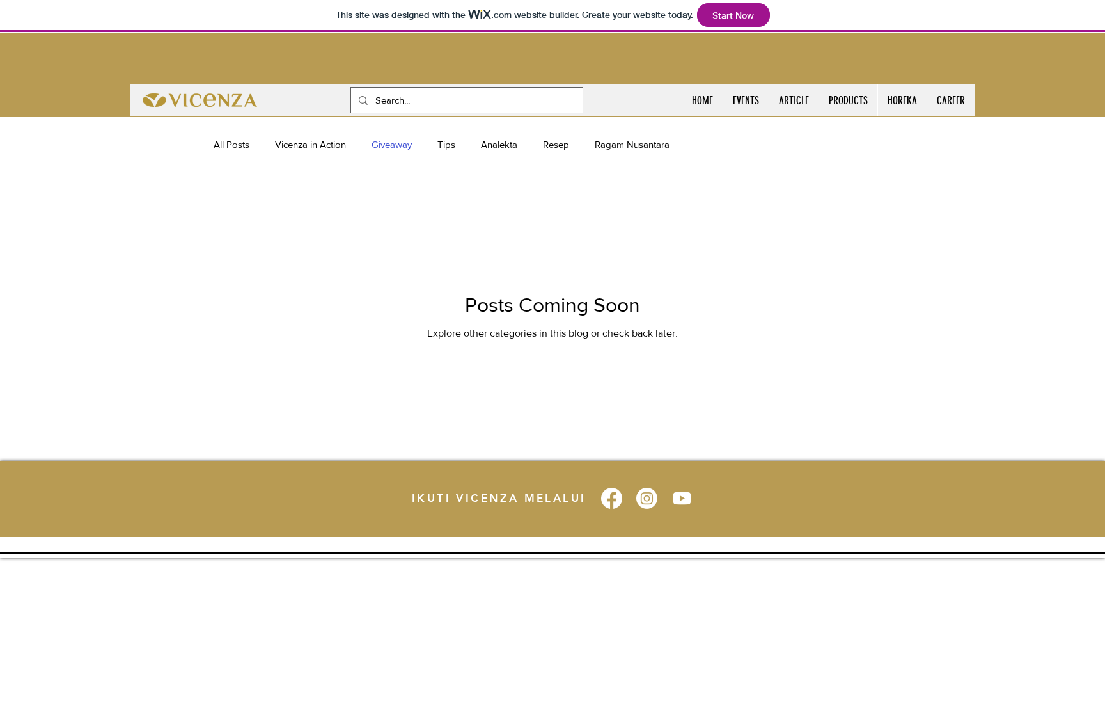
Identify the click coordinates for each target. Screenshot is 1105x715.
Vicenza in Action (310, 144)
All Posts (231, 144)
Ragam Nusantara (632, 144)
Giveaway (392, 144)
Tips (446, 144)
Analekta (499, 144)
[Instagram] (646, 498)
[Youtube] (682, 498)
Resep (556, 144)
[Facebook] (611, 498)
